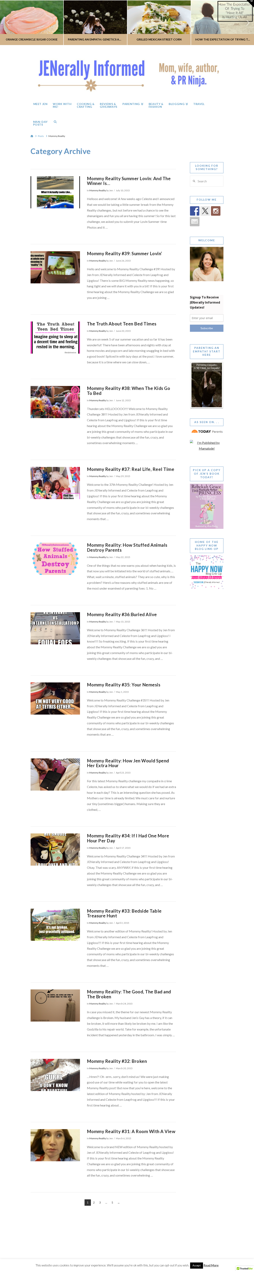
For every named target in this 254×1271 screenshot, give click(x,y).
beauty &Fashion (145, 1254)
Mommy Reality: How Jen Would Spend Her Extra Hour (128, 763)
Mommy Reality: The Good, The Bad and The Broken (129, 994)
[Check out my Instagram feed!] (215, 211)
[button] (250, 4)
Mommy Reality (97, 190)
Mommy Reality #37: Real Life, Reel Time (130, 469)
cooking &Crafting (98, 1254)
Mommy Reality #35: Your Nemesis (123, 684)
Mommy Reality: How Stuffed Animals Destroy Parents (127, 547)
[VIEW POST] (55, 192)
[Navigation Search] (55, 122)
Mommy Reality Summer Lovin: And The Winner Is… (129, 181)
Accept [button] (196, 1265)
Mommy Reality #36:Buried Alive (122, 614)
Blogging (161, 1256)
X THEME (136, 1247)
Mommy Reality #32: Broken (117, 1061)
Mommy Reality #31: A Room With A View (131, 1131)
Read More (211, 1265)
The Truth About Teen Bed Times (122, 323)
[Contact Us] (194, 221)
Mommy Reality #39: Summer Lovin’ (124, 253)
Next (245, 22)
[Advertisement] (206, 669)
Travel (175, 1256)
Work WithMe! (81, 1254)
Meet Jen (66, 1256)
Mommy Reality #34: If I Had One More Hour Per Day (128, 838)
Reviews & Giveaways (115, 1254)
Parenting (131, 1256)
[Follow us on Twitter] (205, 211)
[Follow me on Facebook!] (194, 211)
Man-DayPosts (187, 1254)
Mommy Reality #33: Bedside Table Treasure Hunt (124, 913)
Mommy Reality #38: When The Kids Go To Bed (128, 391)
